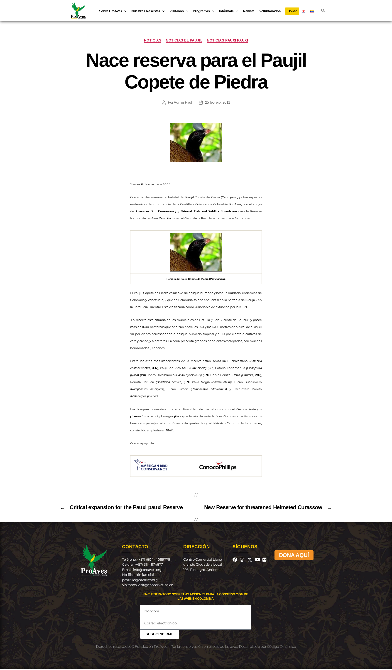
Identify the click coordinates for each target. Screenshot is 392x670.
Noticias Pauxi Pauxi (227, 40)
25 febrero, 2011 (217, 102)
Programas (201, 11)
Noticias (152, 40)
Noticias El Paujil (184, 40)
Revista (248, 11)
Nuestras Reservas (145, 11)
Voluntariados (270, 11)
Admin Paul (183, 102)
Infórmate (226, 11)
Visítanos (176, 11)
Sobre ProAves (110, 11)
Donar (292, 11)
